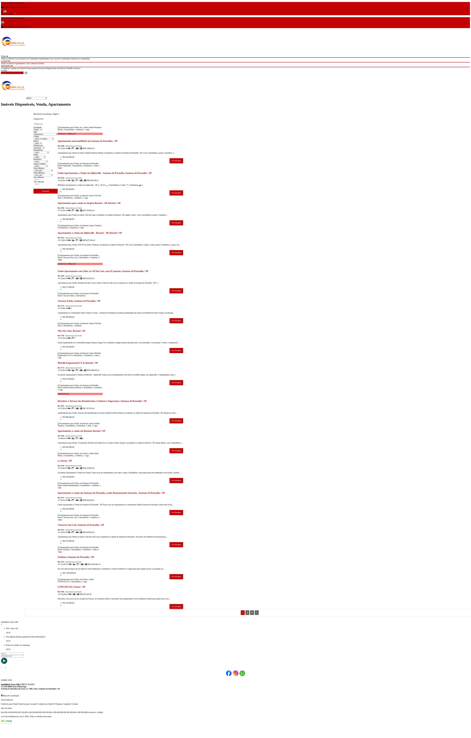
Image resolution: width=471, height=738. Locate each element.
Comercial (34, 63)
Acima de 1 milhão (95, 712)
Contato (4, 70)
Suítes (35, 155)
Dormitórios (38, 150)
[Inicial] (13, 54)
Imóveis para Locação (27, 704)
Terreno (41, 63)
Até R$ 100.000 (8, 712)
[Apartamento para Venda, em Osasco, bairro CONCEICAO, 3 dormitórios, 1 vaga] (80, 582)
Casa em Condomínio (62, 59)
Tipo (35, 132)
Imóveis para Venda (10, 704)
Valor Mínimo (38, 168)
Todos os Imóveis (8, 59)
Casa (17, 59)
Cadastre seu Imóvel (18, 68)
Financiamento (32, 68)
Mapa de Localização (10, 696)
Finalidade (37, 127)
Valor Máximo (39, 173)
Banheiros (37, 159)
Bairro (35, 141)
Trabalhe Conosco (73, 68)
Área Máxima (38, 182)
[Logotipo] (13, 98)
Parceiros (41, 68)
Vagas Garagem (39, 164)
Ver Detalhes (176, 161)
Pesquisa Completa (62, 704)
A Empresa (5, 68)
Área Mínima (38, 177)
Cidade (36, 136)
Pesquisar (45, 191)
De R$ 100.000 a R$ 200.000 (27, 712)
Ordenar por (38, 145)
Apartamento (44, 59)
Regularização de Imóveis (56, 68)
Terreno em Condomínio (28, 59)
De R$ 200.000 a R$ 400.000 (51, 712)
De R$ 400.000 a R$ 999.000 (75, 712)
